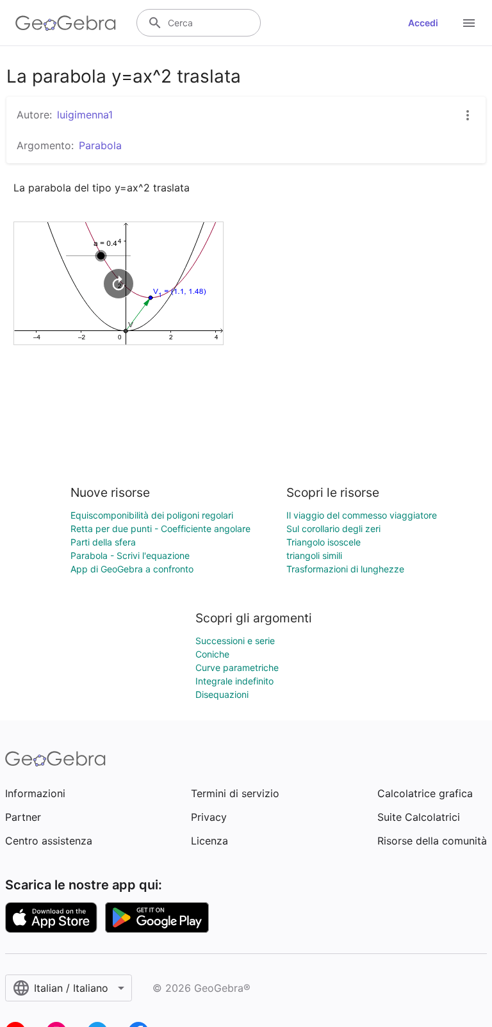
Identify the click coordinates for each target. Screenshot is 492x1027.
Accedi (423, 22)
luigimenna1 (85, 114)
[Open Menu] (469, 23)
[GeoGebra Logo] (65, 23)
